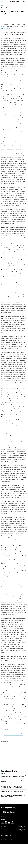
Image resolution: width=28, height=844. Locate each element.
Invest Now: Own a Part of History (22, 830)
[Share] (2, 20)
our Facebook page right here (18, 733)
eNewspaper (4, 826)
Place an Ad (3, 831)
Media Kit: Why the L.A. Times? (22, 827)
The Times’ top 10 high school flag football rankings (12, 791)
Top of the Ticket (5, 7)
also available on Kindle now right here (13, 735)
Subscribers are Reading (9, 771)
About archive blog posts (7, 28)
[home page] (14, 1)
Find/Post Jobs (4, 828)
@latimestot (4, 733)
